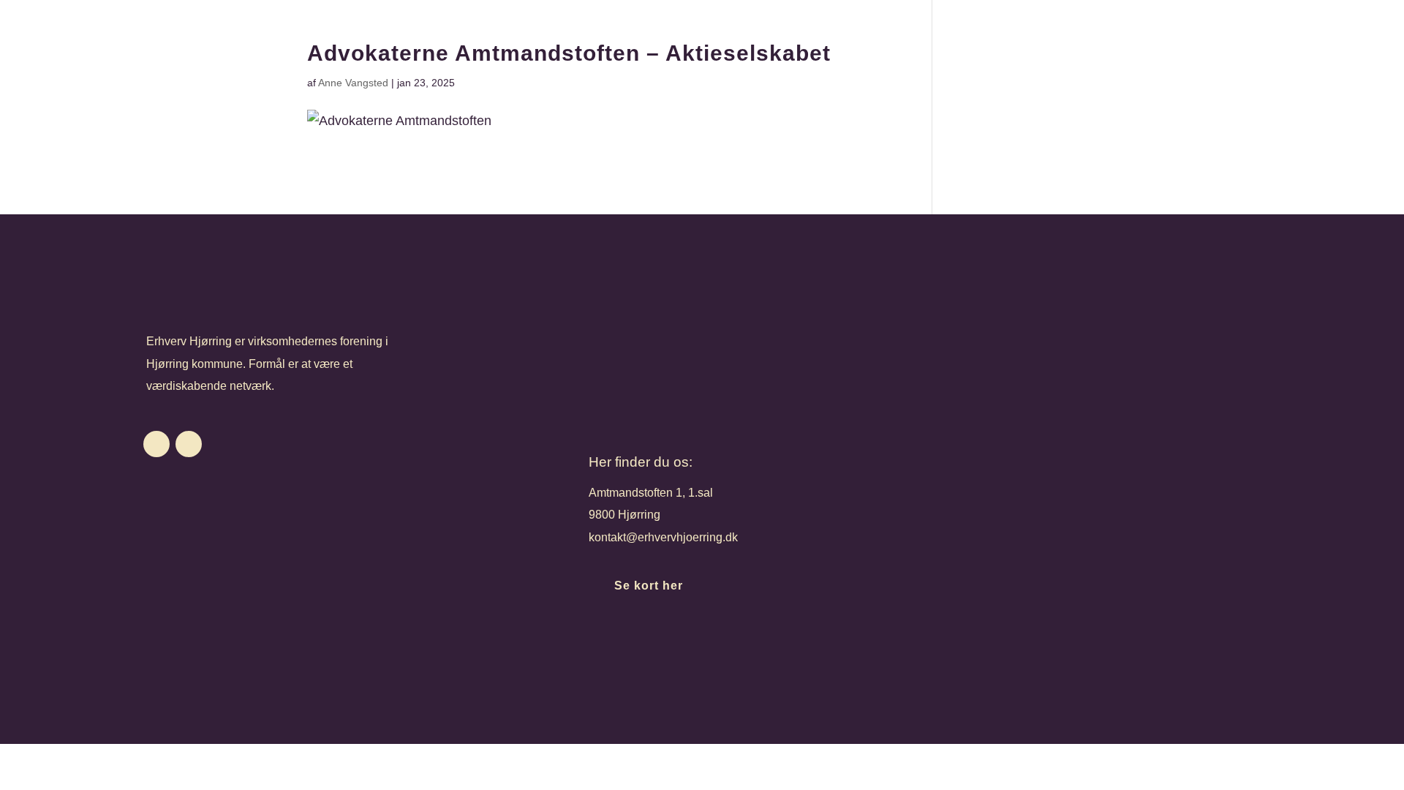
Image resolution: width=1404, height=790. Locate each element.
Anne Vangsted (353, 83)
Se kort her (648, 585)
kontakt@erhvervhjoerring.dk (663, 537)
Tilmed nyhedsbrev (679, 645)
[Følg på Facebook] (156, 444)
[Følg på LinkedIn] (189, 444)
